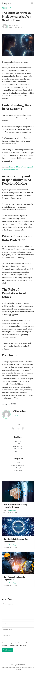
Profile (16, 415)
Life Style (18, 468)
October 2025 (18, 449)
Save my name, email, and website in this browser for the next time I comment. (15, 644)
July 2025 (18, 451)
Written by (13, 25)
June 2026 (18, 444)
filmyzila (7, 3)
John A (5, 510)
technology (6, 8)
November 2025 (18, 446)
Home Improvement (18, 465)
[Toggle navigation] (32, 3)
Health (18, 463)
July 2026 (18, 441)
